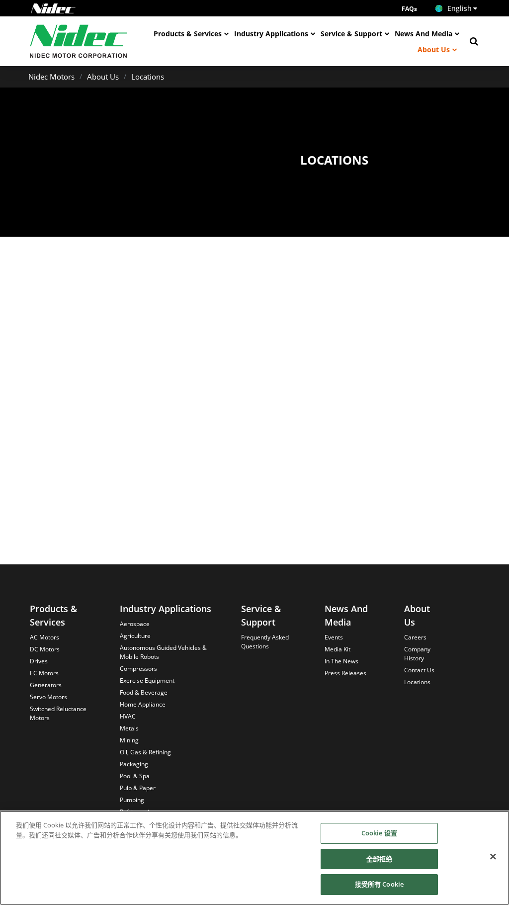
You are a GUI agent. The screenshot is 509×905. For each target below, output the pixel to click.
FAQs (409, 8)
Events (334, 637)
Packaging (134, 764)
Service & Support (351, 33)
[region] (254, 858)
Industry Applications (271, 33)
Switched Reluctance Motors (58, 713)
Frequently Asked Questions (265, 641)
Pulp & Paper (138, 788)
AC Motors (44, 637)
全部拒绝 (379, 858)
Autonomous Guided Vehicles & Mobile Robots (163, 652)
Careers (415, 637)
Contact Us (419, 670)
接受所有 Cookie (379, 884)
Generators (46, 685)
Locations (147, 77)
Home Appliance (143, 704)
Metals (129, 728)
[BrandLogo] (78, 41)
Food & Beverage (144, 692)
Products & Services (188, 33)
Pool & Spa (135, 776)
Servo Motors (48, 697)
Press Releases (345, 673)
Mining (129, 740)
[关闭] (493, 857)
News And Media (423, 33)
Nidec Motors (51, 77)
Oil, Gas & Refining (145, 752)
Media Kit (337, 649)
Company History (417, 653)
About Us (434, 49)
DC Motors (45, 649)
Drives (39, 661)
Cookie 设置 (379, 832)
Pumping (132, 800)
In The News (341, 661)
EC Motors (44, 673)
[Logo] (53, 8)
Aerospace (135, 624)
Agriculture (135, 636)
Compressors (138, 668)
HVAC (128, 716)
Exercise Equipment (147, 680)
